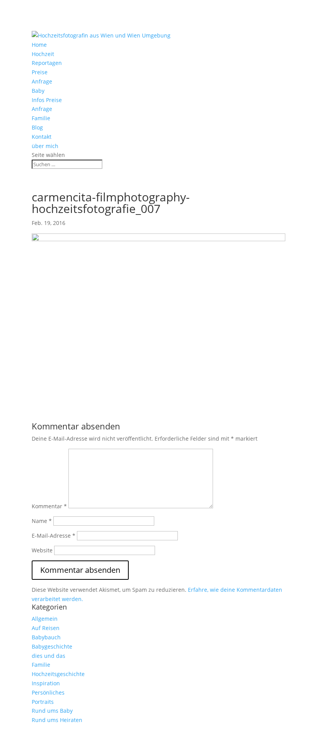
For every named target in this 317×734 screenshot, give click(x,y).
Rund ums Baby (52, 710)
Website (42, 550)
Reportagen (47, 62)
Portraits (43, 701)
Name (42, 521)
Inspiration (46, 683)
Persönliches (48, 692)
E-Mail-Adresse (53, 535)
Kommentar (49, 506)
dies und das (48, 655)
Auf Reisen (46, 628)
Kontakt (41, 136)
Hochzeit (43, 54)
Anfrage (42, 81)
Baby (38, 90)
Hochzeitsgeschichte (58, 674)
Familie (41, 118)
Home (39, 44)
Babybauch (46, 637)
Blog (37, 127)
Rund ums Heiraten (57, 720)
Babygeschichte (52, 646)
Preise (40, 72)
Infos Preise (47, 100)
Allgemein (45, 618)
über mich (45, 146)
